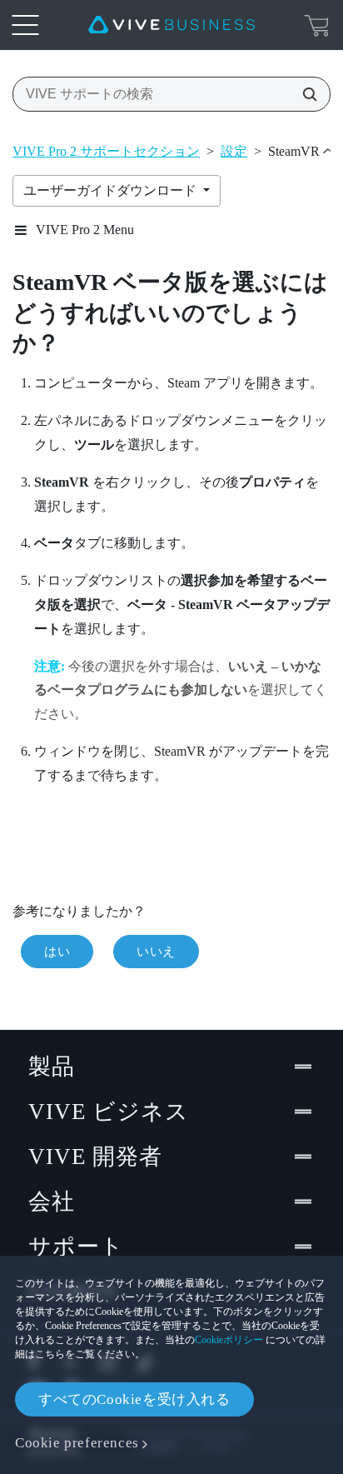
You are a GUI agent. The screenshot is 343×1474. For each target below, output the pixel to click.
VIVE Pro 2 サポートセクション (106, 151)
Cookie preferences (77, 1443)
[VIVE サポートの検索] (304, 94)
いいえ (156, 951)
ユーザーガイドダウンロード (111, 190)
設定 (234, 151)
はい (57, 951)
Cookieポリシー (229, 1340)
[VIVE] (171, 24)
